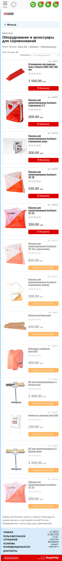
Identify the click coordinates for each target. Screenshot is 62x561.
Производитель (48, 47)
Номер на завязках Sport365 (43, 415)
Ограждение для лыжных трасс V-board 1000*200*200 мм (43, 67)
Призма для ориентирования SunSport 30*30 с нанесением (42, 246)
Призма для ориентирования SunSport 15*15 (42, 210)
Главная (8, 532)
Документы (10, 551)
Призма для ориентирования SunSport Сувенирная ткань (42, 139)
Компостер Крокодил (39, 315)
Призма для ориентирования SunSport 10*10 (42, 485)
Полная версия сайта (11, 558)
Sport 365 (22, 47)
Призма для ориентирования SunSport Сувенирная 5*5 (42, 103)
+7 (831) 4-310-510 (53, 533)
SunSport (34, 47)
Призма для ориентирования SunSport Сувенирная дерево (42, 282)
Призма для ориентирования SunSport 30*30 (42, 175)
